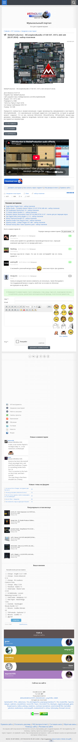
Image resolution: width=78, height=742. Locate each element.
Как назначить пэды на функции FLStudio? (17, 501)
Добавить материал (15, 188)
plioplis (13, 236)
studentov (31, 706)
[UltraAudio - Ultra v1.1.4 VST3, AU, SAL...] (7, 549)
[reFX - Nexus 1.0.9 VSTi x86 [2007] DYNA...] (7, 541)
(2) (31, 489)
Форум (12, 433)
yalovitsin (11, 708)
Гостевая (13, 426)
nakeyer (6, 704)
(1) (31, 492)
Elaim (27, 193)
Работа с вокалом (16, 411)
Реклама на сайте (45, 727)
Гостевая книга (55, 724)
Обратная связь (69, 724)
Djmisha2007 (8, 702)
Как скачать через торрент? (33, 188)
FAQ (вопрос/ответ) (51, 188)
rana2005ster (21, 704)
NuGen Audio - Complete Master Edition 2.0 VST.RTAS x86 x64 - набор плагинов (32, 208)
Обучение (13, 422)
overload (39, 706)
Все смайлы (63, 336)
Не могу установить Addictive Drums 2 (16, 492)
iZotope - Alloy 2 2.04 (15, 585)
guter (71, 704)
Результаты (24, 624)
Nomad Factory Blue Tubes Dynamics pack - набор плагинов (26, 224)
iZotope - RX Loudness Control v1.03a (14, 581)
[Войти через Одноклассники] (48, 356)
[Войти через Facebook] (37, 356)
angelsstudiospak (63, 704)
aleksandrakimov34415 (27, 698)
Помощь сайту (31, 727)
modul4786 (63, 702)
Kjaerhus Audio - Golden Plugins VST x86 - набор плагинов (25, 222)
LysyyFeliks (49, 698)
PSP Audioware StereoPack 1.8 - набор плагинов (22, 210)
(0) (31, 499)
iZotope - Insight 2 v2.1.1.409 (17, 574)
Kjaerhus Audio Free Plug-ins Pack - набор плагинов (23, 220)
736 (57, 702)
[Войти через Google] (44, 356)
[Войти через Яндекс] (40, 356)
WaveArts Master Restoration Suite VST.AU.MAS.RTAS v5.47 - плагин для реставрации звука (37, 214)
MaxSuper (53, 704)
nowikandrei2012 (39, 708)
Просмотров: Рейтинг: (23, 513)
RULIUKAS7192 (44, 704)
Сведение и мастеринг (29, 31)
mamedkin (67, 706)
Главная (7, 31)
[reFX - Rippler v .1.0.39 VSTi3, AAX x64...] (7, 558)
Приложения (14, 419)
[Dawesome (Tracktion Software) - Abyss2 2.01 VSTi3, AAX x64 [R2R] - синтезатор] (18, 449)
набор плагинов (39, 193)
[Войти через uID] (29, 356)
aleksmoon (22, 702)
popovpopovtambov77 (47, 702)
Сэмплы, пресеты (15, 415)
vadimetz (13, 704)
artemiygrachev (34, 702)
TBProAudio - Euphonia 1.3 (16, 612)
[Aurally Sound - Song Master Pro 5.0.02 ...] (7, 532)
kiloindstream (40, 698)
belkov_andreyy (23, 706)
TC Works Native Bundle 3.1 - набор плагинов (21, 212)
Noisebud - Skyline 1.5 (15, 587)
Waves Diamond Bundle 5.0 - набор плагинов (21, 218)
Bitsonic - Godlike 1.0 (14, 615)
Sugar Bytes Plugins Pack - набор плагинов (20, 206)
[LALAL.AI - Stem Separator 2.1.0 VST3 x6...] (7, 515)
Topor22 (70, 702)
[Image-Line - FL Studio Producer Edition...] (7, 524)
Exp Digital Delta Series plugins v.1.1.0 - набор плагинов (24, 216)
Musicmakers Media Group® (61, 739)
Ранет (36, 704)
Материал (32, 236)
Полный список (64, 708)
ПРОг (15, 702)
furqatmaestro (12, 706)
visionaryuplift (28, 708)
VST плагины (15, 31)
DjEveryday (54, 708)
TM (27, 702)
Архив (20, 624)
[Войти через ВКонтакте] (33, 356)
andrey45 (14, 262)
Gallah (56, 698)
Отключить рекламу (22, 724)
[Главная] (39, 18)
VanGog (13, 249)
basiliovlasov (19, 708)
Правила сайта (65, 188)
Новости (12, 429)
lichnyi (48, 708)
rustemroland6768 (57, 706)
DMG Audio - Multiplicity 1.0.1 (17, 597)
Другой (10, 617)
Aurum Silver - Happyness (12, 499)
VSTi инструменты (16, 404)
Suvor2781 (30, 704)
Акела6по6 (46, 706)
